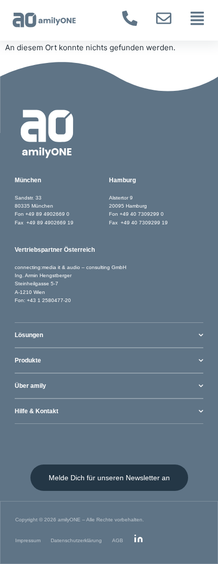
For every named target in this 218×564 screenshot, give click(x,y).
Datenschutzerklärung (76, 540)
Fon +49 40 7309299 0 (136, 214)
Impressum (28, 540)
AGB (117, 540)
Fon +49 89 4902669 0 (42, 214)
